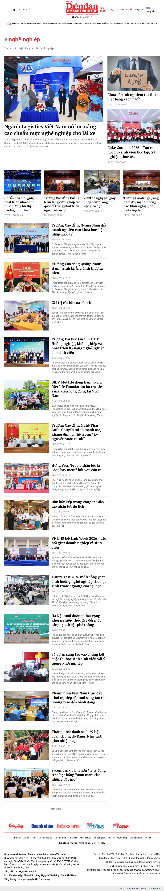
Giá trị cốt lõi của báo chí (72, 303)
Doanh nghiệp (36, 23)
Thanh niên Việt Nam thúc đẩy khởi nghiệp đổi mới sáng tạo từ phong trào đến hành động (78, 697)
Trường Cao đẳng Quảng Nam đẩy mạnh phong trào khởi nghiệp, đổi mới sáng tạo (141, 204)
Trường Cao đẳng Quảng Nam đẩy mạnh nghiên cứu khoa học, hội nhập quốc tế (79, 229)
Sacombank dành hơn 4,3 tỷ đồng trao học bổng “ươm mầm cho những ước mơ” (79, 774)
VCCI (28, 23)
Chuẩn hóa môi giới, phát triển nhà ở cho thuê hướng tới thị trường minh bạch (19, 204)
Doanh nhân (48, 23)
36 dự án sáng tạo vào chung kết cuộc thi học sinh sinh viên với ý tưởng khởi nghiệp (78, 658)
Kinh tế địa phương (128, 23)
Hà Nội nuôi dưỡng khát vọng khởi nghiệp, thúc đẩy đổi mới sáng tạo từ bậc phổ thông (76, 620)
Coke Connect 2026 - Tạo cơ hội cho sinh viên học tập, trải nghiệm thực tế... (132, 152)
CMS (134, 888)
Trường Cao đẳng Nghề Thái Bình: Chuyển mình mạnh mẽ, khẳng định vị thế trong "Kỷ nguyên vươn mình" (76, 432)
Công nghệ (141, 23)
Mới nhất (26, 9)
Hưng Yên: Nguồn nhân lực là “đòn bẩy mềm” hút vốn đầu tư (76, 467)
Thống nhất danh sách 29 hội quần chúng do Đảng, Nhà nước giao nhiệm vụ (77, 736)
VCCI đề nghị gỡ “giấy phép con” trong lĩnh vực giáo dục (100, 202)
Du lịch (117, 23)
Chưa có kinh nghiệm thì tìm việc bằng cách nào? (131, 97)
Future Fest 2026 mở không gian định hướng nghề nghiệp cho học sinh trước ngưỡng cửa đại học (79, 581)
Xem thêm (56, 808)
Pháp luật (57, 23)
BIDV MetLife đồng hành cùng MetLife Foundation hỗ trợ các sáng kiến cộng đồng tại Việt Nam (77, 389)
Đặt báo (123, 9)
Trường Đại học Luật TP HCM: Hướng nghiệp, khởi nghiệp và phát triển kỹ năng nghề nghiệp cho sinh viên (78, 346)
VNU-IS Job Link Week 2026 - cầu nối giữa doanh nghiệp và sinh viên (79, 542)
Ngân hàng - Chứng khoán (102, 23)
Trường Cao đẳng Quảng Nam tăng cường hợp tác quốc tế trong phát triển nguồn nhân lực (62, 204)
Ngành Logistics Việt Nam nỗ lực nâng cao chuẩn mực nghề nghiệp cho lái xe (50, 130)
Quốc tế (88, 23)
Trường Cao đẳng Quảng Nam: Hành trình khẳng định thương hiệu (77, 268)
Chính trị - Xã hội (19, 23)
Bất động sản (78, 23)
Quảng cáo (138, 9)
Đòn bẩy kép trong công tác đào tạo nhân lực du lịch (78, 504)
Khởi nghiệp (67, 23)
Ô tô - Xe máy (152, 23)
